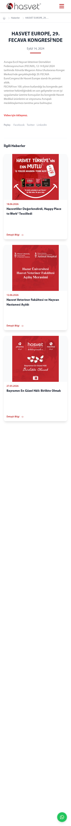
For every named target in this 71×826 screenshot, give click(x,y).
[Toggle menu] (61, 6)
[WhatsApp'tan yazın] (62, 817)
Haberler (15, 18)
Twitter (31, 125)
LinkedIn (42, 125)
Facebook (19, 125)
